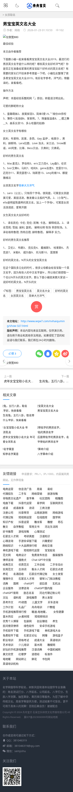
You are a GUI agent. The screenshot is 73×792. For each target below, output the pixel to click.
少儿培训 (24, 644)
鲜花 (34, 659)
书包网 (46, 659)
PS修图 (23, 602)
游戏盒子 (58, 635)
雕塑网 (51, 644)
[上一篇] (3, 361)
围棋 (16, 583)
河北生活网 (51, 526)
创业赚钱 (42, 621)
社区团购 (44, 498)
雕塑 (50, 522)
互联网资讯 (56, 503)
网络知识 (8, 545)
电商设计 (21, 555)
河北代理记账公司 (49, 593)
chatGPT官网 (10, 593)
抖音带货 (24, 512)
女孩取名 (10, 14)
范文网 (7, 555)
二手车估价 (56, 564)
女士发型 (58, 574)
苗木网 (38, 644)
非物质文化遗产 (12, 498)
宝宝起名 (50, 550)
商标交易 (47, 545)
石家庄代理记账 (38, 574)
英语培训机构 (11, 663)
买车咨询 (53, 602)
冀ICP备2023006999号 (36, 717)
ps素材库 (24, 616)
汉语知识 (44, 536)
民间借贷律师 (11, 626)
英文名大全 (43, 290)
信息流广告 (25, 489)
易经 (50, 489)
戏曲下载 (8, 503)
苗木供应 (8, 616)
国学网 (56, 517)
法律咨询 (24, 588)
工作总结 (39, 564)
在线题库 (42, 517)
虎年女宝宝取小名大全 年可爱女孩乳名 (30, 381)
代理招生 (8, 493)
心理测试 (39, 531)
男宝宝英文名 (24, 290)
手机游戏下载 (31, 630)
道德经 (35, 654)
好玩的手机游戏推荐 (14, 649)
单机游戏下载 (11, 550)
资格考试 (24, 640)
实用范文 (8, 569)
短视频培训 (41, 616)
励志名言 (29, 593)
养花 (5, 574)
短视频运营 (25, 517)
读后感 (43, 583)
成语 (5, 508)
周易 (39, 489)
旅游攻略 (52, 493)
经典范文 (8, 564)
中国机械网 (53, 649)
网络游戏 (58, 512)
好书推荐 (8, 531)
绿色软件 (29, 626)
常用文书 (34, 526)
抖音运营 (24, 522)
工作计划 (8, 607)
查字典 (30, 498)
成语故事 (18, 508)
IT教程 (51, 607)
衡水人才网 (38, 569)
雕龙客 (38, 522)
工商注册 (44, 508)
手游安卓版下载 (28, 541)
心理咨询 (8, 541)
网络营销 (37, 493)
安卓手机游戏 (47, 626)
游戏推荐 (31, 597)
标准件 (49, 654)
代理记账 (8, 517)
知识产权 (8, 522)
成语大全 (39, 640)
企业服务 (8, 588)
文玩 (5, 597)
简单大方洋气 (26, 185)
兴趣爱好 (47, 541)
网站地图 (53, 717)
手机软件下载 (11, 630)
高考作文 (8, 602)
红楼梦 (22, 654)
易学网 (41, 503)
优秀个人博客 (11, 621)
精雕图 (59, 498)
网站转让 (21, 659)
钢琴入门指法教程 (49, 578)
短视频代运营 (31, 550)
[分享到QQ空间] (56, 353)
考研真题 (29, 536)
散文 (5, 526)
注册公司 (8, 512)
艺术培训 (8, 644)
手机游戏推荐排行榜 (14, 612)
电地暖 (7, 659)
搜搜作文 (8, 578)
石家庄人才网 (11, 536)
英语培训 (55, 640)
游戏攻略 (24, 531)
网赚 (44, 635)
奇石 (60, 522)
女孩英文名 (17, 296)
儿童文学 (37, 602)
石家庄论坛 (30, 635)
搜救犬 (22, 560)
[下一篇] (69, 361)
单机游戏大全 (52, 630)
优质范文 (24, 564)
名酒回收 (18, 574)
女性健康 (58, 612)
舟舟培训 (37, 607)
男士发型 (47, 597)
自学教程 (18, 526)
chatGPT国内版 (43, 588)
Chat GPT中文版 (41, 560)
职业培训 (8, 640)
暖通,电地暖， (40, 612)
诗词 (31, 508)
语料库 (17, 597)
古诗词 (22, 569)
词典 (5, 583)
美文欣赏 (8, 654)
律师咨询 (8, 560)
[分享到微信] (39, 353)
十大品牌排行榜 (28, 545)
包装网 (28, 621)
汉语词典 (37, 649)
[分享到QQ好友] (48, 353)
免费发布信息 (39, 555)
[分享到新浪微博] (65, 353)
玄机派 (56, 583)
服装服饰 (58, 555)
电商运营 (8, 489)
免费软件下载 (11, 635)
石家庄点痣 (56, 569)
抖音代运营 (25, 503)
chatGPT (29, 583)
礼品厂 (22, 607)
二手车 (22, 493)
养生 (55, 621)
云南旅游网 (40, 512)
